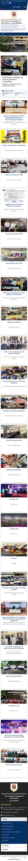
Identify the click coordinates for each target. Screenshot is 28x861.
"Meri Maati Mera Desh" (14, 676)
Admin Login (7, 823)
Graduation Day (14, 706)
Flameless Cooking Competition (14, 411)
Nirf (11, 1)
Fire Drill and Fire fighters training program (14, 588)
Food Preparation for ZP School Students (14, 382)
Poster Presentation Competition (14, 145)
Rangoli (14, 558)
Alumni (3, 1)
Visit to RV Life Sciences (14, 765)
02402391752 (14, 812)
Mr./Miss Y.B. (14, 499)
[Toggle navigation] (3, 34)
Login (25, 7)
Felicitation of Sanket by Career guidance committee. (14, 293)
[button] (24, 857)
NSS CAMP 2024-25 (14, 322)
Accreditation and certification (13, 832)
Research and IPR (9, 837)
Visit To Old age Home (14, 440)
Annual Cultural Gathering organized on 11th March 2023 (14, 736)
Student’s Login (8, 826)
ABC (10, 3)
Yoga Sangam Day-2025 (14, 263)
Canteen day (14, 529)
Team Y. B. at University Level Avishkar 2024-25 (14, 352)
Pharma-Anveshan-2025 (14, 234)
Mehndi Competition (14, 470)
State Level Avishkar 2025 (14, 175)
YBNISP (7, 1)
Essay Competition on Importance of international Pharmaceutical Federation (14, 618)
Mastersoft (17, 859)
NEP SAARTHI (4, 3)
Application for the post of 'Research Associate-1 (14, 205)
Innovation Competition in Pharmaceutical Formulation (14, 647)
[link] (3, 4)
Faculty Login (8, 829)
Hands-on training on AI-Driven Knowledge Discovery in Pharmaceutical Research (14, 117)
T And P (6, 834)
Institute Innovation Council (19, 1)
